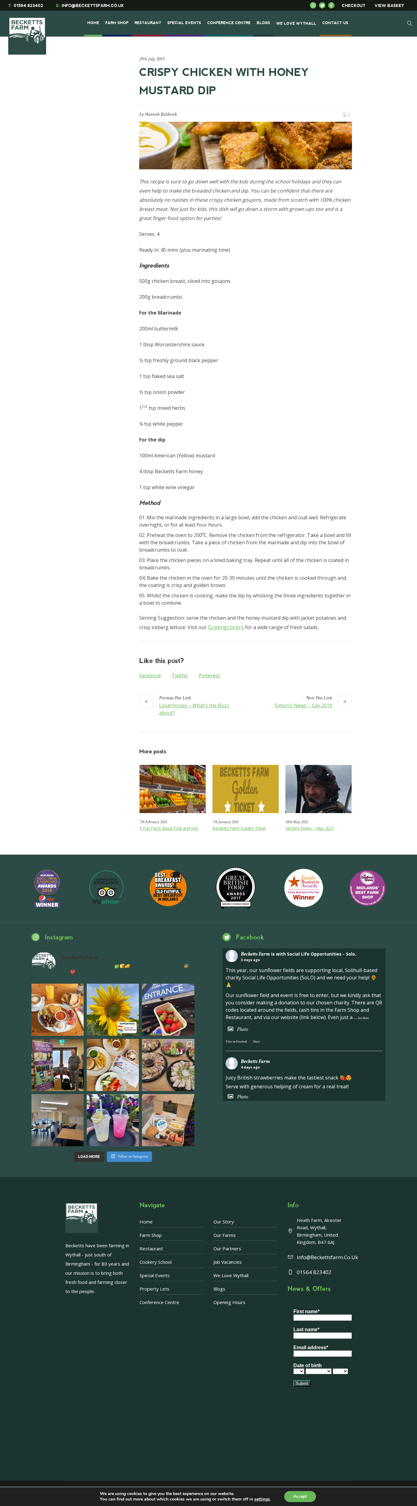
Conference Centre (159, 1302)
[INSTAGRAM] (314, 5)
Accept (300, 1496)
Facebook (150, 675)
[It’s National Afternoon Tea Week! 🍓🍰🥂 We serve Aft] (168, 1120)
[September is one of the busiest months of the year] (57, 1120)
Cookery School (156, 1262)
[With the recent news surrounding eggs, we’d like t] (57, 1010)
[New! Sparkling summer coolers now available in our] (113, 1120)
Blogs (219, 1289)
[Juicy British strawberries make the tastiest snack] (168, 1010)
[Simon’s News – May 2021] (318, 789)
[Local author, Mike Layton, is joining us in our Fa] (57, 1065)
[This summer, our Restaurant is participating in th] (113, 1065)
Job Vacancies (227, 1262)
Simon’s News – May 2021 (309, 828)
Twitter (180, 675)
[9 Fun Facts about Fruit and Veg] (173, 789)
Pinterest (209, 675)
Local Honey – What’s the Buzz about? (194, 709)
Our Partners (227, 1248)
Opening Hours (229, 1302)
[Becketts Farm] (27, 31)
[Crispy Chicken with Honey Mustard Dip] (245, 145)
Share (256, 1041)
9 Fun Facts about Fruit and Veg (169, 828)
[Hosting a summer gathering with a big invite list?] (168, 1065)
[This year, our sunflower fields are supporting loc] (113, 1010)
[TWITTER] (323, 5)
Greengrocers (226, 627)
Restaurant (151, 1248)
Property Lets (154, 1289)
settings (262, 1499)
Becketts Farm (255, 953)
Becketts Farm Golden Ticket (239, 828)
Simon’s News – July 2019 (303, 705)
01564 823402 (25, 5)
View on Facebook (236, 1041)
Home (146, 1222)
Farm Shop (151, 1235)
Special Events (155, 1275)
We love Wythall (230, 1275)
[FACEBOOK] (332, 5)
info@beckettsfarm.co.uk (327, 1257)
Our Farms (224, 1235)
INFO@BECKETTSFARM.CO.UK (90, 5)
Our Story (223, 1222)
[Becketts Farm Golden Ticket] (245, 789)
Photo (242, 1029)
